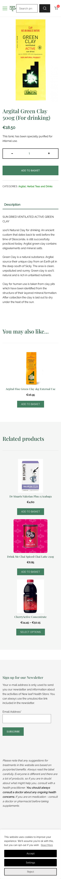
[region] (30, 854)
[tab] (30, 204)
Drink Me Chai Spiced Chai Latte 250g (30, 556)
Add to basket (30, 170)
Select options (30, 632)
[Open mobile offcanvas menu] (5, 8)
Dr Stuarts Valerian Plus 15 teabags (30, 496)
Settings (30, 862)
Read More (47, 845)
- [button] (12, 153)
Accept (31, 853)
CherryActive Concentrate (30, 617)
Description (12, 204)
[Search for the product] (44, 8)
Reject (30, 871)
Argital (22, 186)
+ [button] (49, 153)
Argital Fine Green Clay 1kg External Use (30, 389)
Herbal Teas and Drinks (40, 186)
